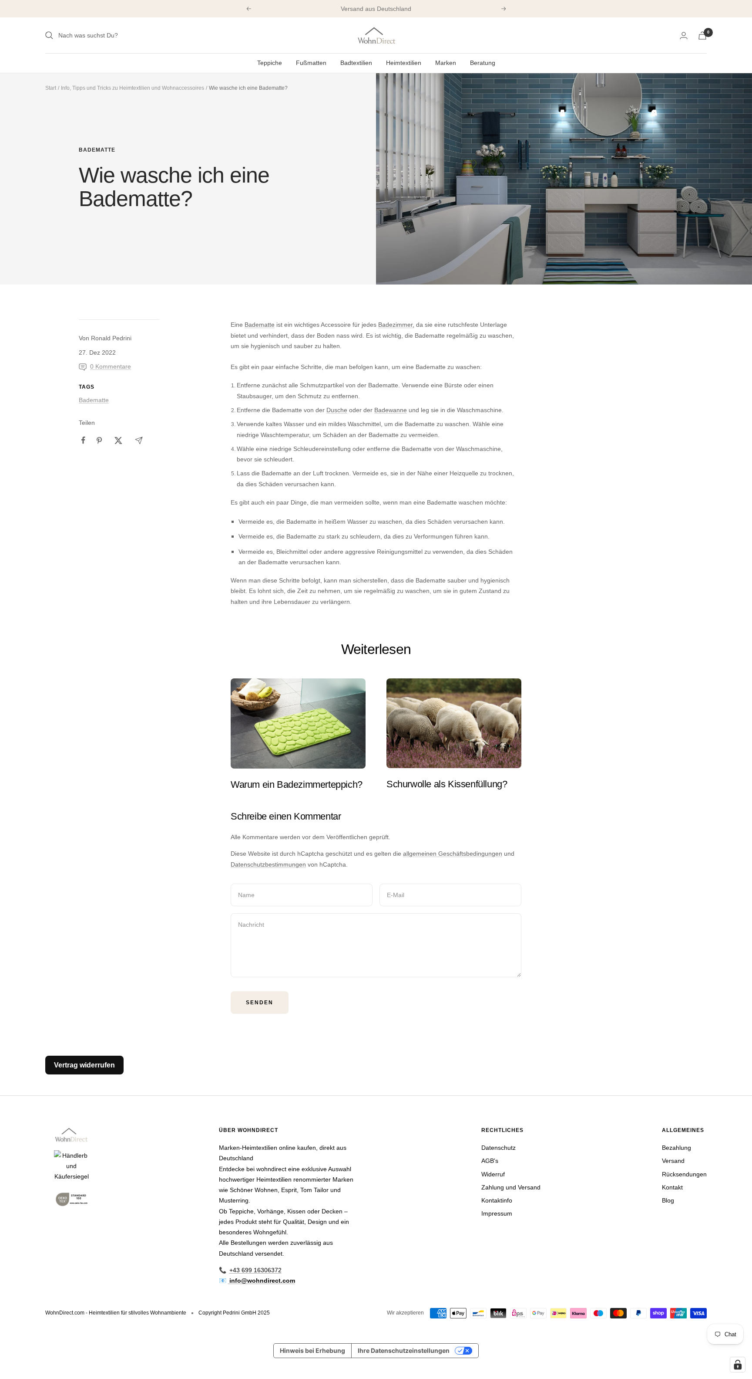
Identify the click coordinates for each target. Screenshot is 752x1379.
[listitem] (83, 440)
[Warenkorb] (702, 35)
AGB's (489, 1160)
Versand (673, 1160)
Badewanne (390, 410)
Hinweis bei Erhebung (312, 1350)
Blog (668, 1200)
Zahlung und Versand (510, 1187)
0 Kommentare (110, 366)
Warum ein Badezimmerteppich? (297, 784)
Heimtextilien (403, 62)
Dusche (336, 410)
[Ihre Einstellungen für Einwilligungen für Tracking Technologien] (737, 1364)
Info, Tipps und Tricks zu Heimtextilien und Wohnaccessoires (132, 88)
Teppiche (269, 62)
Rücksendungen (684, 1174)
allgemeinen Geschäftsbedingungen (452, 853)
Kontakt (672, 1187)
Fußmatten (311, 62)
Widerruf (493, 1174)
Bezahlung (676, 1147)
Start (50, 88)
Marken (445, 62)
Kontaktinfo (496, 1200)
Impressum (496, 1213)
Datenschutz (498, 1147)
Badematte (97, 150)
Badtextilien (356, 62)
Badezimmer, (396, 324)
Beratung (482, 62)
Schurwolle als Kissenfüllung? (446, 784)
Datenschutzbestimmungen (268, 864)
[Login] (684, 35)
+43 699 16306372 (255, 1270)
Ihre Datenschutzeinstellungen (404, 1350)
